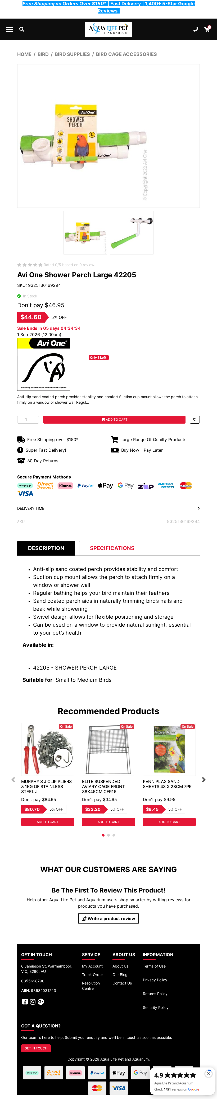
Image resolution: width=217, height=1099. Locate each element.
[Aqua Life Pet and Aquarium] (108, 29)
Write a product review (111, 918)
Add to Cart (116, 419)
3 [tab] (113, 835)
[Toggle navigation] (9, 29)
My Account (92, 966)
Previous (13, 779)
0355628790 (32, 981)
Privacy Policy (155, 980)
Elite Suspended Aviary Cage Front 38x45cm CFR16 (103, 786)
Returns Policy (155, 993)
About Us (120, 966)
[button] (195, 420)
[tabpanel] (47, 774)
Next (203, 779)
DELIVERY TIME (30, 508)
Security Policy (156, 1007)
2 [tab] (108, 835)
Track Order (92, 974)
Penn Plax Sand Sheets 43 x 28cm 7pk (167, 784)
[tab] (46, 548)
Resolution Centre (91, 986)
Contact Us (122, 983)
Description (46, 548)
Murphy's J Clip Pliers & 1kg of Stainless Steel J (46, 786)
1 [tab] (103, 835)
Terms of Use (154, 966)
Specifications (112, 548)
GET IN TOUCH (36, 1048)
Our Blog (120, 974)
